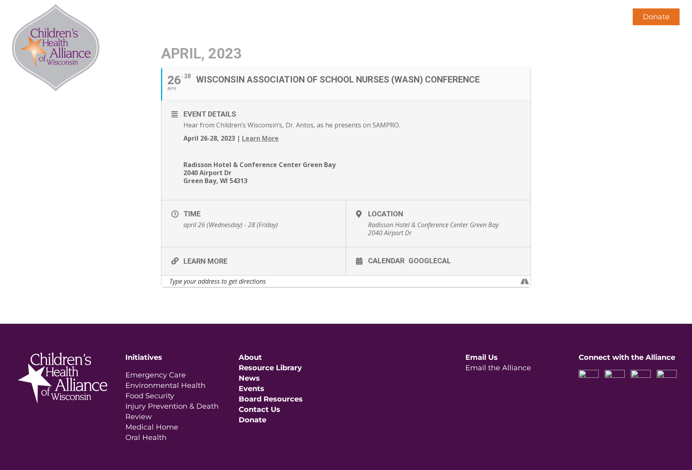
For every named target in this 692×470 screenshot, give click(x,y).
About (250, 357)
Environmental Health (165, 385)
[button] (606, 17)
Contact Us (259, 409)
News (249, 378)
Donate (656, 16)
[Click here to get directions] (524, 281)
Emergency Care (155, 375)
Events (251, 388)
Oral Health (146, 437)
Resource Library (270, 367)
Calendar (386, 260)
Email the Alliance (498, 367)
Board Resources (271, 399)
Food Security (149, 395)
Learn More (260, 138)
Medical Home (151, 427)
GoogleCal (429, 260)
